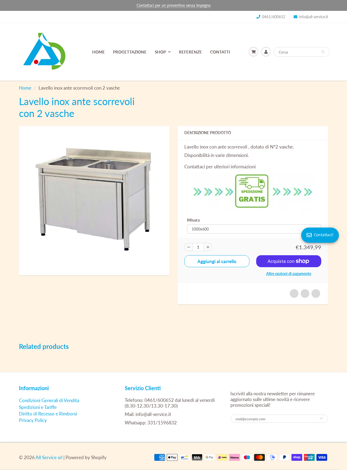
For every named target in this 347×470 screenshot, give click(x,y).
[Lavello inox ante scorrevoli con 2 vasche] (94, 200)
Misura (193, 219)
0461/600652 (273, 16)
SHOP (160, 51)
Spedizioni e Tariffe (38, 407)
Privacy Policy (33, 420)
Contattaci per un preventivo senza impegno (174, 5)
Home (98, 51)
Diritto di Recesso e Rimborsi (48, 414)
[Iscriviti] (321, 418)
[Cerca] (323, 52)
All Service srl (49, 457)
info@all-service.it (313, 16)
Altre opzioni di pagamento (288, 273)
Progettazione (130, 51)
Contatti (220, 51)
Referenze (190, 51)
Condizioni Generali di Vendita (49, 400)
